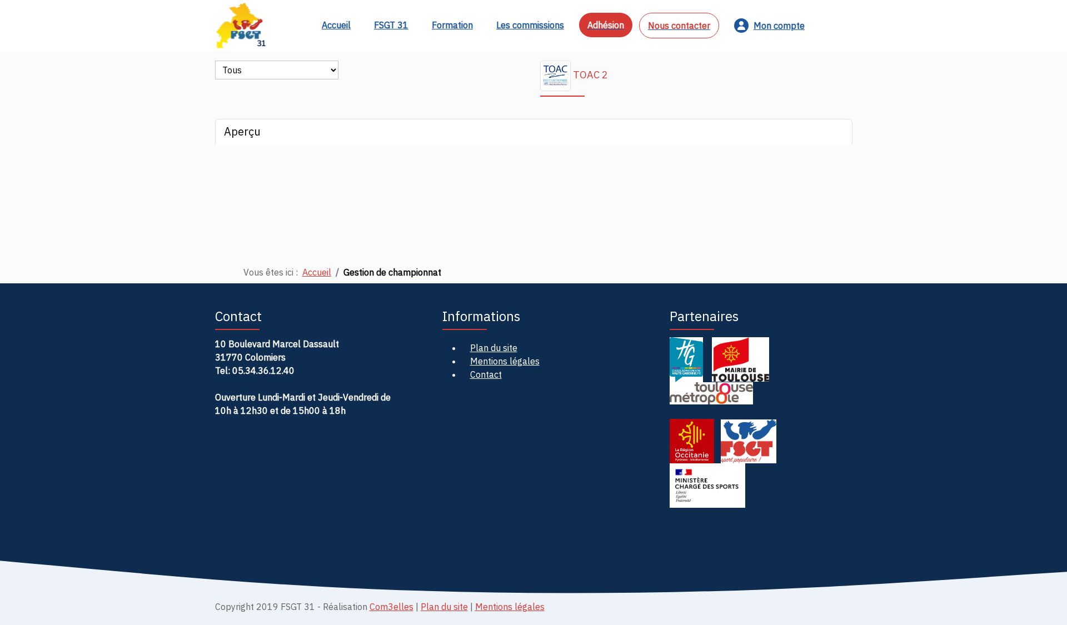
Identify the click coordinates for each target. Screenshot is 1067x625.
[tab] (533, 131)
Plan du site (444, 606)
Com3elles (391, 606)
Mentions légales (510, 606)
